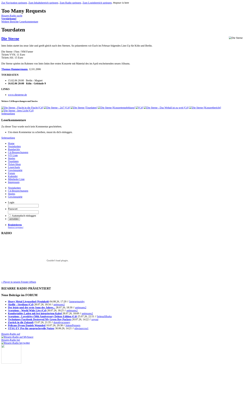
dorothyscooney (61, 322)
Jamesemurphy (77, 301)
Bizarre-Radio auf (10, 334)
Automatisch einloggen (24, 215)
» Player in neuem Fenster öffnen (18, 282)
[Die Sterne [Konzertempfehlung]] (116, 107)
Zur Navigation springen (14, 2)
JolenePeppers (72, 325)
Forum (11, 173)
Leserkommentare (28, 21)
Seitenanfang (8, 113)
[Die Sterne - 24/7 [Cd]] (57, 107)
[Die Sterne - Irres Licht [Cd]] (17, 110)
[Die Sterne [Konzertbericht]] (205, 107)
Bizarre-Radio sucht (11, 17)
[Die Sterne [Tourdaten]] (84, 107)
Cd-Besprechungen (18, 152)
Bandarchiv (14, 149)
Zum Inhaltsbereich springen (43, 2)
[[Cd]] (139, 107)
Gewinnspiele (15, 170)
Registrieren (15, 224)
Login (11, 202)
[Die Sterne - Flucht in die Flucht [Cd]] (22, 107)
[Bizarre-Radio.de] (11, 362)
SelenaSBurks (104, 316)
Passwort (12, 208)
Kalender (13, 176)
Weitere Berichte (10, 21)
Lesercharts (14, 167)
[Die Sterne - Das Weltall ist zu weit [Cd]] (166, 107)
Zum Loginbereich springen (97, 2)
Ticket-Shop (14, 164)
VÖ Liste (13, 155)
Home (11, 143)
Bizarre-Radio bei (10, 340)
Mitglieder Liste (16, 179)
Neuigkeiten (14, 146)
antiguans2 (59, 304)
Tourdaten (13, 161)
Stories (11, 158)
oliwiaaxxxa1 (81, 328)
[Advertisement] (18, 380)
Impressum (13, 182)
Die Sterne (10, 38)
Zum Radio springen (70, 2)
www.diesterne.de (17, 94)
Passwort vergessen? (15, 227)
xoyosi (94, 319)
